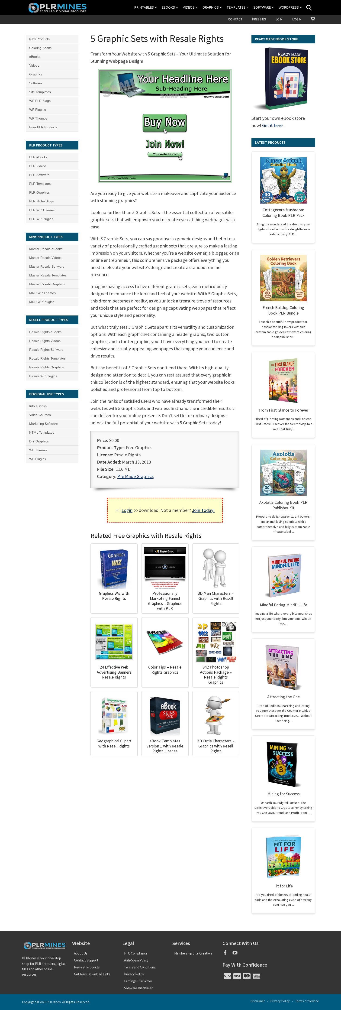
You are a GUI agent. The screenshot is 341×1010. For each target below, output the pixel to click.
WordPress (289, 7)
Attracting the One (283, 696)
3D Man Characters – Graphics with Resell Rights (216, 598)
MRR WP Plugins (41, 302)
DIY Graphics (39, 441)
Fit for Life (283, 886)
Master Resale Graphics (47, 284)
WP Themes (38, 118)
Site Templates (40, 92)
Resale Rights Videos (45, 341)
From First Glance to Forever (283, 410)
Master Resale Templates (48, 275)
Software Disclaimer (138, 988)
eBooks (168, 7)
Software (262, 7)
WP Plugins (37, 109)
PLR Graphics (39, 192)
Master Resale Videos (45, 258)
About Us (80, 953)
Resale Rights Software (46, 349)
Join (279, 19)
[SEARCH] (309, 7)
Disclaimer (258, 1001)
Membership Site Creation (193, 953)
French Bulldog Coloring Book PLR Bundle (283, 310)
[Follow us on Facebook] (227, 954)
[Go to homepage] (58, 7)
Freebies (259, 19)
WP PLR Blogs (40, 101)
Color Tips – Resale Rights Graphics (164, 669)
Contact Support (86, 960)
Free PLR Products (43, 127)
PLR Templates (40, 183)
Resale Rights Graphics (46, 367)
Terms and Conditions (140, 967)
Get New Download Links (92, 974)
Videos (189, 7)
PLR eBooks (38, 157)
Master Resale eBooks (45, 249)
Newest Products (87, 967)
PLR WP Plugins (41, 219)
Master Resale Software (46, 266)
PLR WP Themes (42, 210)
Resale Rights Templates (47, 358)
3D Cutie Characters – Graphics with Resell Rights (216, 745)
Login (297, 19)
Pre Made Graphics (135, 476)
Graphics (211, 7)
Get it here (272, 125)
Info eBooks (38, 406)
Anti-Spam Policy (136, 960)
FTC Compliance (136, 953)
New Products (39, 39)
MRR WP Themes (42, 293)
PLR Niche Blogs (41, 201)
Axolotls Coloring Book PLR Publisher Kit (283, 505)
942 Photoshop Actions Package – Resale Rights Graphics (216, 674)
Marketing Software (43, 423)
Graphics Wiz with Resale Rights (114, 596)
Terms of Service (307, 1001)
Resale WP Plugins (43, 376)
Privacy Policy (134, 974)
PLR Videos (37, 166)
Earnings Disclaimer (138, 981)
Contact (235, 19)
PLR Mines (54, 1002)
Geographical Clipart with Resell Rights (114, 743)
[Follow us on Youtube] (236, 954)
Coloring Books (40, 48)
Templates (236, 7)
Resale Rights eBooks (45, 332)
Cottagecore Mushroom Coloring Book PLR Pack (283, 212)
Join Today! (203, 510)
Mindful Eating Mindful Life (283, 604)
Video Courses (40, 415)
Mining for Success (283, 793)
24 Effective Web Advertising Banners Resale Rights (114, 672)
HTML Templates (41, 432)
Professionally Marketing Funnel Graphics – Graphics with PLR (165, 601)
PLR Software (39, 175)
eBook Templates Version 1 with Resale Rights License (164, 745)
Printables (144, 7)
